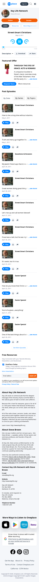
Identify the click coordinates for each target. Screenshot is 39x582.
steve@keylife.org (8, 475)
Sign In (24, 4)
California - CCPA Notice (19, 568)
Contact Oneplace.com (25, 565)
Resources (15, 26)
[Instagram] (26, 551)
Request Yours (9, 84)
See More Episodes (19, 348)
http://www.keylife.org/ (9, 481)
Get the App (9, 561)
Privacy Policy (29, 561)
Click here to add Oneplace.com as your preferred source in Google (20, 541)
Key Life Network (19, 10)
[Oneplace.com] (12, 4)
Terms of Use (10, 565)
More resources (24, 84)
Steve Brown (15, 14)
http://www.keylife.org (17, 425)
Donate (28, 20)
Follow (10, 20)
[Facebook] (12, 551)
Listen (5, 26)
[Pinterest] (19, 551)
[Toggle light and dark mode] (35, 4)
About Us (18, 561)
